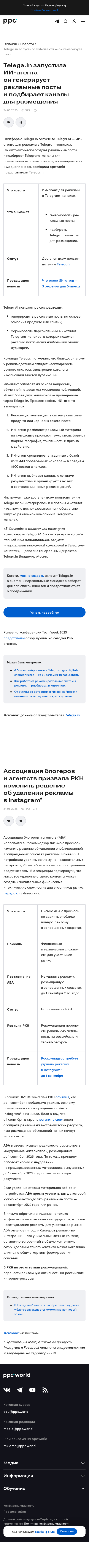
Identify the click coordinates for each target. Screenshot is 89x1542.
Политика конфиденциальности (46, 1523)
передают (11, 893)
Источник (10, 1332)
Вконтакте (8, 122)
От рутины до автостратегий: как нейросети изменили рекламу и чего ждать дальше (45, 693)
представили (14, 637)
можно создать (32, 575)
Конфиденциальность (18, 1506)
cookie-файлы (45, 1531)
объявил (62, 1096)
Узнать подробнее (44, 612)
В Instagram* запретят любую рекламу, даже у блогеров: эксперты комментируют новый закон (46, 1309)
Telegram (21, 122)
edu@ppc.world (16, 1411)
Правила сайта (14, 1511)
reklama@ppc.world (19, 1445)
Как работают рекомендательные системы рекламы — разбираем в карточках (45, 683)
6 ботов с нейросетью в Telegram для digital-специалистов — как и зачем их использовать (46, 672)
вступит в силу (51, 1119)
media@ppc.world (18, 1428)
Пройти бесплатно (43, 10)
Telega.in (64, 264)
